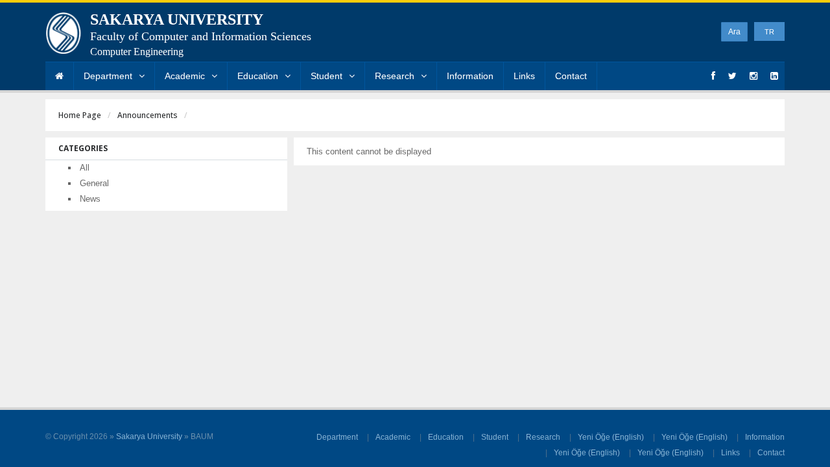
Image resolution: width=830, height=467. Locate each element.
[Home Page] (59, 76)
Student (326, 76)
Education (257, 76)
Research (394, 76)
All (84, 168)
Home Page (79, 115)
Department (108, 76)
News (90, 199)
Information (470, 76)
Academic (185, 76)
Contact (571, 76)
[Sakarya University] (63, 36)
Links (524, 76)
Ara (734, 31)
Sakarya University (149, 436)
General (94, 183)
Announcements (147, 115)
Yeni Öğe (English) (611, 437)
